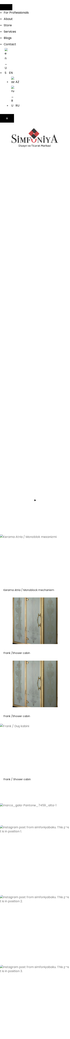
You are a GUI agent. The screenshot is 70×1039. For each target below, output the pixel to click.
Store (8, 25)
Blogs (8, 38)
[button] (35, 860)
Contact (10, 44)
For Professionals (16, 12)
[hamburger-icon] (6, 7)
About (8, 19)
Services (10, 31)
